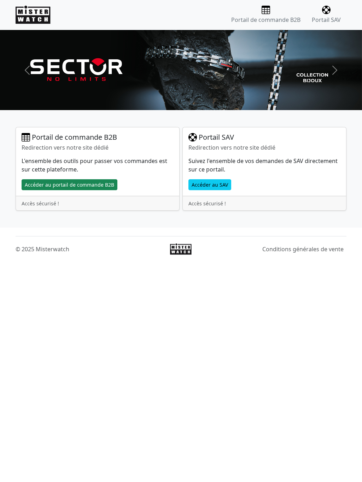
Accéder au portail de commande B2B (69, 184)
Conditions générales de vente (303, 249)
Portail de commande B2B (265, 20)
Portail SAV (326, 20)
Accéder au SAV (210, 184)
